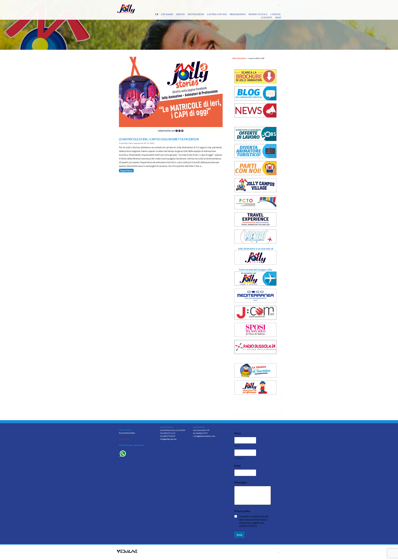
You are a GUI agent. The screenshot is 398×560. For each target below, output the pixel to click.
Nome (237, 445)
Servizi (180, 14)
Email (238, 465)
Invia (239, 534)
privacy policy (124, 439)
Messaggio (240, 482)
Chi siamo (167, 14)
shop (278, 17)
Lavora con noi (217, 14)
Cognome (239, 458)
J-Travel (275, 14)
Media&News (238, 14)
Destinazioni (196, 14)
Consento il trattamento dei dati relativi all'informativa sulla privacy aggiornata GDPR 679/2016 (253, 521)
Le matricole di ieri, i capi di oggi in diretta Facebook (159, 139)
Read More (126, 170)
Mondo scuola (258, 14)
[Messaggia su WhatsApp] (137, 454)
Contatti (266, 17)
